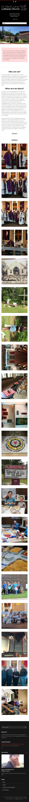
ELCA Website (6, 790)
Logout (4, 784)
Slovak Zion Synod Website (9, 787)
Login (4, 782)
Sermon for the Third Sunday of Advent (12, 744)
